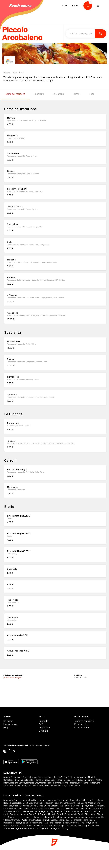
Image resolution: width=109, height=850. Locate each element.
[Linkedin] (13, 751)
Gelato (81, 814)
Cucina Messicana (87, 808)
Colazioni (49, 803)
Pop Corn (74, 823)
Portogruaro (94, 783)
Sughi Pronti (64, 825)
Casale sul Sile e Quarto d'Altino (52, 777)
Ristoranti (7, 825)
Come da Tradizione (15, 94)
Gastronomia (71, 814)
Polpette (65, 823)
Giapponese (90, 814)
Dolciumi (69, 811)
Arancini (17, 800)
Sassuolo (31, 785)
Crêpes (76, 803)
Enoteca (78, 811)
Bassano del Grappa (20, 777)
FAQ (41, 724)
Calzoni (76, 94)
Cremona (18, 780)
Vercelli (54, 785)
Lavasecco (79, 817)
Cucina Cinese (36, 806)
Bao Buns (33, 800)
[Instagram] (4, 751)
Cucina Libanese (51, 808)
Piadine (24, 823)
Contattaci (44, 727)
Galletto (60, 814)
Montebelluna (32, 783)
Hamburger (20, 817)
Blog (5, 727)
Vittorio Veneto (73, 785)
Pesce (17, 823)
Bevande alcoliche (47, 800)
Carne (94, 800)
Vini (62, 828)
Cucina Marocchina (69, 808)
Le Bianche (58, 94)
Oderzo (42, 783)
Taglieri (87, 825)
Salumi (16, 825)
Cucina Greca (9, 808)
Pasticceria (8, 823)
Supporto (43, 721)
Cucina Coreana (51, 806)
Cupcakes (54, 811)
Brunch (65, 800)
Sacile (6, 785)
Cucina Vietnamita (24, 811)
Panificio (37, 820)
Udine (47, 785)
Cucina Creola (65, 806)
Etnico (85, 811)
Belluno (33, 777)
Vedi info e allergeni (14, 678)
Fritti (37, 814)
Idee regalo (31, 817)
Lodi (77, 780)
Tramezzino (33, 828)
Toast (24, 828)
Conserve (68, 803)
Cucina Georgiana (96, 806)
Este (31, 780)
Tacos (80, 825)
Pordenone (83, 783)
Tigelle (18, 828)
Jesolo (52, 780)
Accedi (75, 5)
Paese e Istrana (54, 783)
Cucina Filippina (80, 806)
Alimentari (8, 800)
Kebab (59, 817)
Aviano (6, 777)
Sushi (73, 825)
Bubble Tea (86, 800)
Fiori (91, 811)
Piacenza (73, 783)
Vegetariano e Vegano (49, 828)
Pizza (45, 823)
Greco (11, 817)
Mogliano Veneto (17, 783)
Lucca (83, 780)
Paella (24, 820)
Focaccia (14, 814)
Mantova (91, 780)
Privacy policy (81, 724)
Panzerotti (77, 820)
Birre (59, 800)
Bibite (91, 94)
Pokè (51, 823)
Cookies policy (81, 727)
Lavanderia (68, 817)
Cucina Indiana (23, 808)
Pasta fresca (89, 820)
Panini (44, 820)
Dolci (62, 811)
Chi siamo (8, 721)
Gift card (43, 730)
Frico (31, 814)
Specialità (39, 94)
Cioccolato (17, 803)
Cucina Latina (37, 808)
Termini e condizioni (84, 721)
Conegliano (8, 780)
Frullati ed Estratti (48, 814)
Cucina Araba (87, 803)
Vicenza (61, 785)
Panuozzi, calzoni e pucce (60, 820)
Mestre (99, 780)
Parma (65, 783)
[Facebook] (9, 751)
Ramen (93, 823)
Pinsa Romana (35, 823)
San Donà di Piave (18, 785)
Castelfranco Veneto (77, 777)
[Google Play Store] (29, 761)
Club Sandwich (29, 803)
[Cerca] (100, 33)
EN (65, 5)
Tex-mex (95, 825)
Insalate (51, 817)
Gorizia (45, 780)
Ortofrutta (15, 820)
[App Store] (11, 761)
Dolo (26, 780)
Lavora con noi (10, 724)
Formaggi (23, 814)
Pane (30, 820)
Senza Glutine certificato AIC (33, 825)
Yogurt (68, 828)
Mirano (6, 783)
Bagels (25, 800)
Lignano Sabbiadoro (65, 780)
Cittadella (91, 777)
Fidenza (37, 780)
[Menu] (97, 6)
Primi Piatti (84, 823)
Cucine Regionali (41, 811)
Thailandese (8, 828)
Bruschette (75, 800)
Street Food (52, 825)
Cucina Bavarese (21, 806)
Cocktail (40, 803)
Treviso (40, 785)
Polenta (57, 823)
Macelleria (89, 817)
